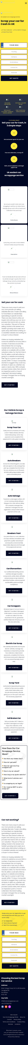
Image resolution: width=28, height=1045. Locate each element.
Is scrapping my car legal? (13, 783)
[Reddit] (6, 1006)
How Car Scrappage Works (10, 1017)
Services (10, 1024)
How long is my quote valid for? (15, 774)
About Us (22, 1017)
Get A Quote (13, 1015)
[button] (26, 3)
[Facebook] (2, 1006)
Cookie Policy (20, 1034)
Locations (17, 1024)
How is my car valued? (11, 771)
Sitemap (17, 1036)
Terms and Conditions (9, 1022)
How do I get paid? (10, 762)
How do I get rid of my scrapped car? (10, 766)
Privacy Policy (17, 1019)
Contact (9, 1019)
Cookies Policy (21, 1022)
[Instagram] (9, 1006)
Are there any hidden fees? (13, 758)
